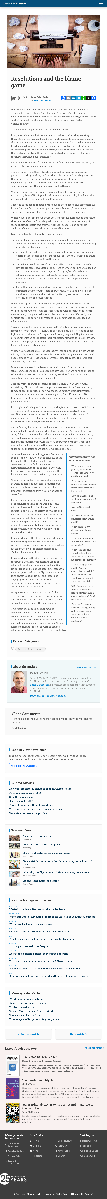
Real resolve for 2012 (21, 800)
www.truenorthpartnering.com (48, 695)
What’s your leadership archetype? (29, 946)
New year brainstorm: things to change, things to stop (40, 788)
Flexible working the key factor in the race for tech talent (42, 938)
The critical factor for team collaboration (46, 852)
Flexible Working (88, 1141)
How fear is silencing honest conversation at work (38, 953)
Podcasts (37, 1156)
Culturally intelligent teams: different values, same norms (56, 872)
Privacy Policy (14, 1156)
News (35, 1151)
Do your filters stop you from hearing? (31, 1011)
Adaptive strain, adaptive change (28, 1002)
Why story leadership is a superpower (31, 924)
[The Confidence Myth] (14, 1089)
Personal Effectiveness (30, 649)
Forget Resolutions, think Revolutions (31, 805)
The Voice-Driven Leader (39, 1057)
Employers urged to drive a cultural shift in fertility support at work (48, 975)
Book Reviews (65, 1141)
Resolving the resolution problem (28, 813)
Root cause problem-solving (25, 1015)
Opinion (37, 1146)
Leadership (85, 1146)
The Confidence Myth (37, 1080)
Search (61, 1156)
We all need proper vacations (26, 998)
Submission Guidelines (13, 1145)
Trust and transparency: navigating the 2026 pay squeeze (42, 961)
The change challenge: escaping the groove (34, 1019)
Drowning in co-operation (37, 836)
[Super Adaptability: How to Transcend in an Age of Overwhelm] (14, 1114)
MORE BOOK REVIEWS (94, 1048)
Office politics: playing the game (41, 844)
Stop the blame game (21, 796)
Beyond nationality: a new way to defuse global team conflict (44, 968)
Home (36, 1141)
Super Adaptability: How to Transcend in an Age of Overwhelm (57, 1106)
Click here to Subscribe (24, 765)
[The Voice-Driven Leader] (14, 1065)
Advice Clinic (64, 1151)
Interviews (63, 1146)
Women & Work (87, 1156)
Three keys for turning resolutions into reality (35, 809)
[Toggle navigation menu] (100, 3)
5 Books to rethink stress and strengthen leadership (39, 931)
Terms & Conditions (13, 1162)
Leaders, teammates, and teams (41, 880)
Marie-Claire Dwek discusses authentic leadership (38, 909)
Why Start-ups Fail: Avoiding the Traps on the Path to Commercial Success (52, 916)
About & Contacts (16, 1151)
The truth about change (22, 1007)
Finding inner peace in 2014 (25, 792)
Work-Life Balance (89, 1151)
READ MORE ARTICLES (86, 667)
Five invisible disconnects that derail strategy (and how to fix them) (58, 862)
